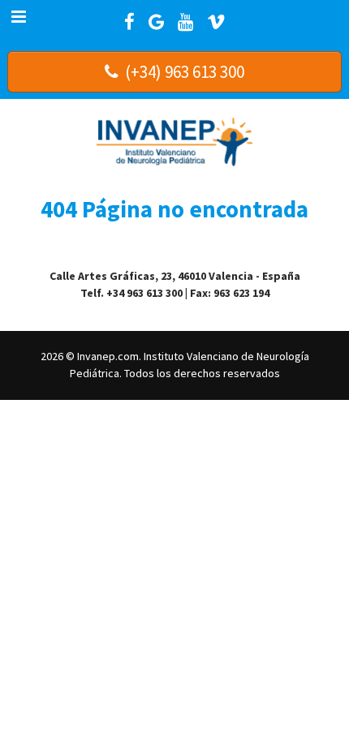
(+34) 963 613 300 (183, 72)
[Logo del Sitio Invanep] (174, 139)
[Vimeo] (215, 22)
